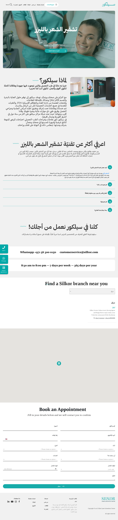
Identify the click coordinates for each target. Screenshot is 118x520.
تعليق (113, 476)
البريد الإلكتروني (111, 435)
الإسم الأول (112, 426)
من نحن (34, 5)
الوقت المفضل (111, 466)
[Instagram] (16, 501)
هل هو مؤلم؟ (105, 201)
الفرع (56, 445)
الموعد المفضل (54, 466)
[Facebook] (19, 501)
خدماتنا (46, 499)
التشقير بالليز (106, 173)
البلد (114, 445)
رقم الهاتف (55, 435)
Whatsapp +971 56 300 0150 (38, 252)
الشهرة (56, 426)
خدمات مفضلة (40, 5)
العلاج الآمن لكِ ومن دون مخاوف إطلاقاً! (97, 192)
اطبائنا (28, 5)
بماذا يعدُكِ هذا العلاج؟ (102, 209)
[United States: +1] (5, 439)
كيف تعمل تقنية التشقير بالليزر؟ (100, 167)
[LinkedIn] (8, 501)
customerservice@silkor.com (79, 252)
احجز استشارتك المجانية (54, 51)
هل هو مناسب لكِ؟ (104, 184)
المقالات (24, 5)
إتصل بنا (15, 5)
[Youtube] (12, 501)
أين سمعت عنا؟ (111, 455)
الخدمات (55, 455)
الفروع (20, 5)
